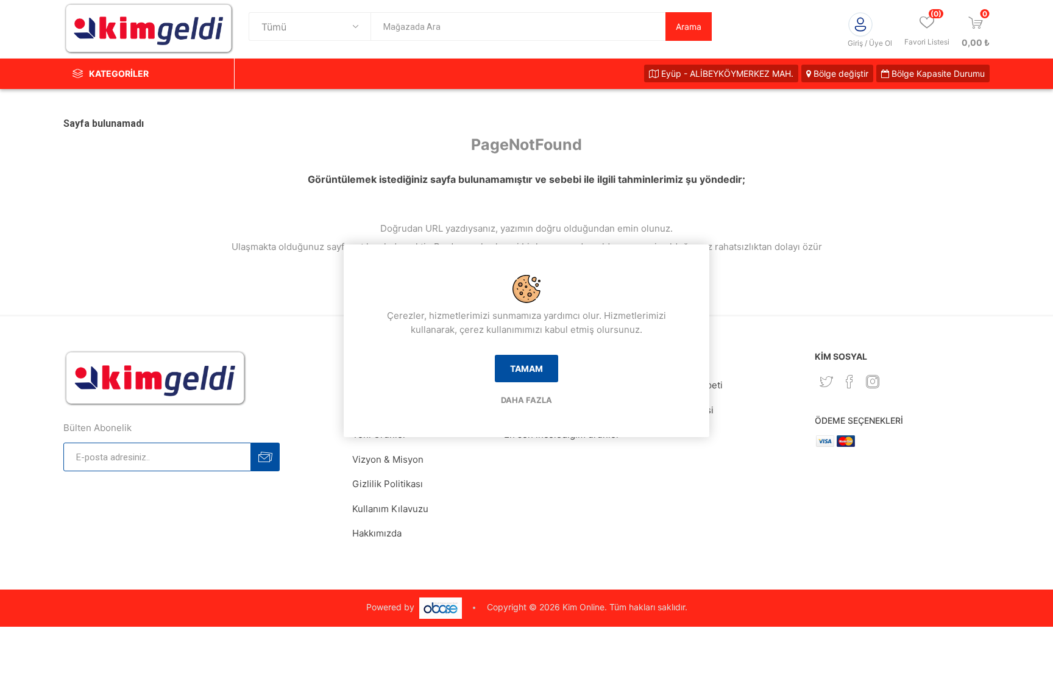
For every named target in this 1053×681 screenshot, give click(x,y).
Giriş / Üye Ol (870, 43)
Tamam (526, 368)
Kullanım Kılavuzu (390, 509)
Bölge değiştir (839, 73)
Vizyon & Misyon (388, 459)
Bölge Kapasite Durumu (937, 73)
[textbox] (517, 26)
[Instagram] (872, 381)
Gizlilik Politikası (387, 484)
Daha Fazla (526, 400)
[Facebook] (849, 381)
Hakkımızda (377, 533)
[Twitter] (826, 381)
